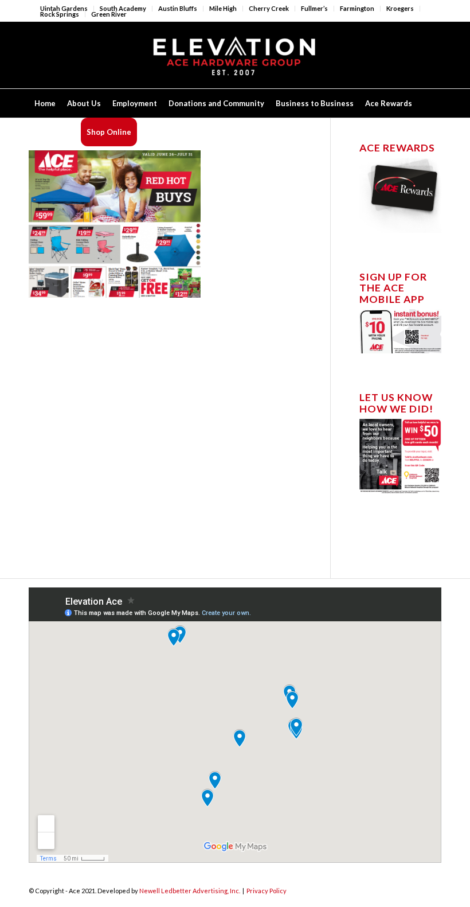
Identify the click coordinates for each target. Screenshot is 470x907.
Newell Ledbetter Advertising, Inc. (189, 890)
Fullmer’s (314, 8)
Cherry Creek (269, 8)
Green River (109, 14)
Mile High (223, 8)
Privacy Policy (266, 890)
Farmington (357, 8)
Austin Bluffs (177, 8)
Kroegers (400, 8)
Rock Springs (59, 14)
